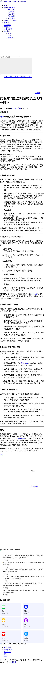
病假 (2, 116)
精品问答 (11, 38)
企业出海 (7, 25)
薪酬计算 (11, 14)
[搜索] (16, 66)
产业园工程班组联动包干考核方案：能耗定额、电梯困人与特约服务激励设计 (23, 571)
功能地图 (13, 662)
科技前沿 (7, 652)
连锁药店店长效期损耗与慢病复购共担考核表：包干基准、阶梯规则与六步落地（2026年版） (22, 584)
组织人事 (11, 10)
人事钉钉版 (8, 29)
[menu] (1, 0)
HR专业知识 (8, 650)
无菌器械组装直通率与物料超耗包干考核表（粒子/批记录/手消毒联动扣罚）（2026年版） (23, 557)
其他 (5, 656)
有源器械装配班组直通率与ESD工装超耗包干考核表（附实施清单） (23, 564)
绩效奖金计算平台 (10, 20)
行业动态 (7, 647)
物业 (25, 624)
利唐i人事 (34, 294)
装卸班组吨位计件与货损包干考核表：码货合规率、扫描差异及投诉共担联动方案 (23, 577)
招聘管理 (11, 18)
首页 (5, 5)
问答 (9, 35)
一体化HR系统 (9, 7)
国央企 (26, 638)
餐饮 (3, 624)
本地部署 (7, 27)
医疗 (3, 638)
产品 (9, 33)
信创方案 (7, 23)
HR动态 (7, 31)
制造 (25, 611)
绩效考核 (11, 16)
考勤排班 (11, 12)
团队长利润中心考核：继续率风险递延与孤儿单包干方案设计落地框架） (23, 591)
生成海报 (34, 487)
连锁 (3, 611)
